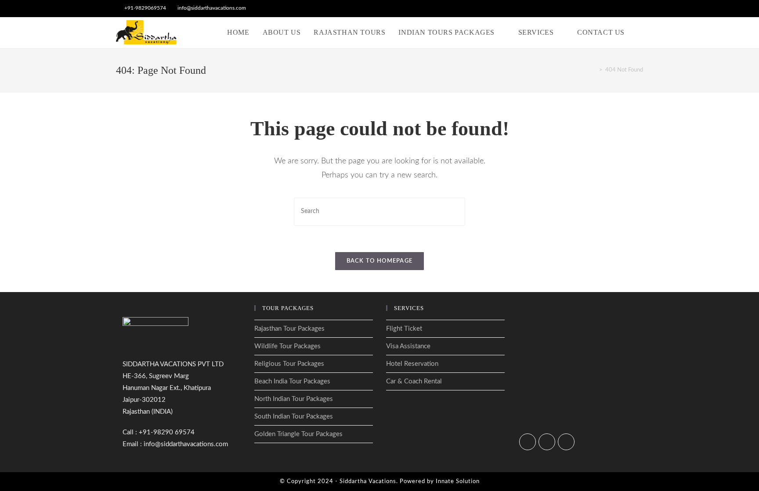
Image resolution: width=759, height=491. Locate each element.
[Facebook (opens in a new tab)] (620, 8)
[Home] (594, 70)
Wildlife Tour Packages (287, 346)
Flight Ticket (404, 328)
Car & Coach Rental (414, 381)
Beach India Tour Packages (292, 381)
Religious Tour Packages (289, 364)
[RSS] (566, 441)
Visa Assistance (408, 346)
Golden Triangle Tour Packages (298, 434)
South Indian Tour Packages (293, 416)
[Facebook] (527, 441)
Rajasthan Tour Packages (289, 328)
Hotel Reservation (412, 364)
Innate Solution (458, 481)
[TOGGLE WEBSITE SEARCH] (640, 32)
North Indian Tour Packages (293, 399)
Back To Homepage (380, 261)
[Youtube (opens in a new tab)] (639, 8)
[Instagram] (547, 441)
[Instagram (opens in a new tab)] (630, 8)
